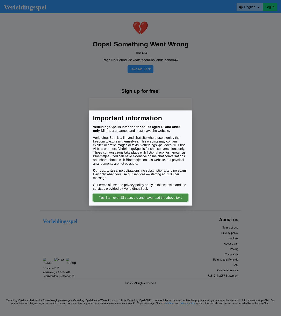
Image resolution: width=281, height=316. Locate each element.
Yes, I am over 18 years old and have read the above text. (140, 197)
